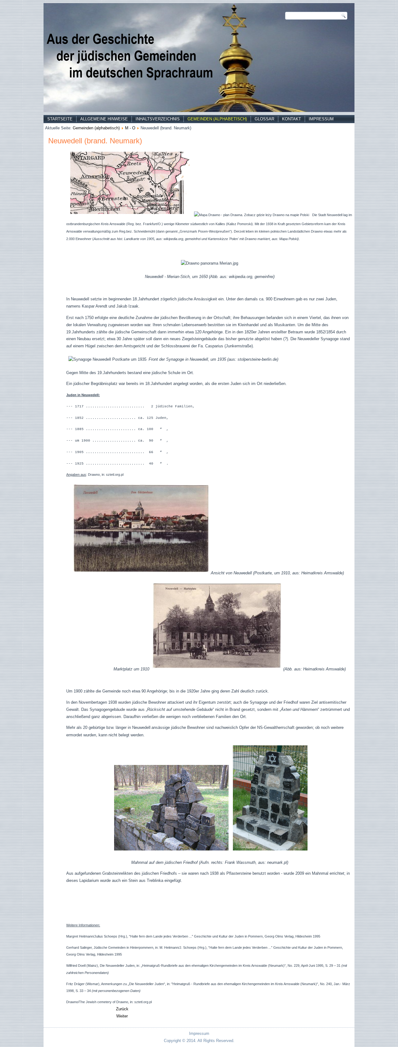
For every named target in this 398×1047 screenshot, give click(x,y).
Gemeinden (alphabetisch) (217, 119)
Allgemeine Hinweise (104, 119)
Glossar (264, 119)
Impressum (321, 119)
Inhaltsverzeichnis (158, 119)
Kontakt (291, 119)
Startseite (59, 119)
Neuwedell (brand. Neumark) (95, 141)
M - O (130, 128)
